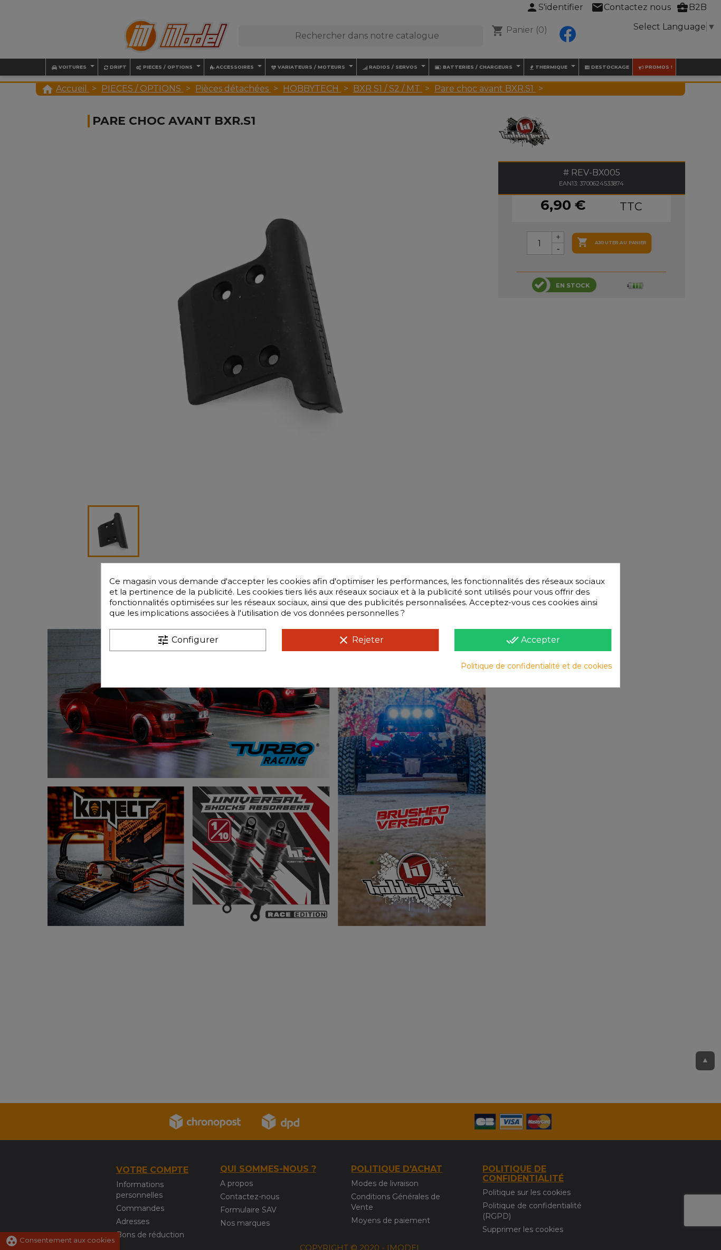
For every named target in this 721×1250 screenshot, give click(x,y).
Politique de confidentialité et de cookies (536, 666)
